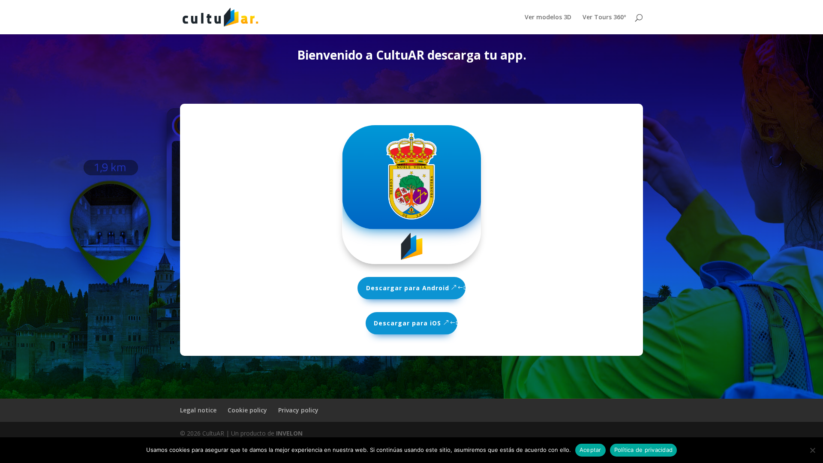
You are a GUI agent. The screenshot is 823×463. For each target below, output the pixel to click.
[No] (812, 450)
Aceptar (590, 449)
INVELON (289, 433)
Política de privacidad (643, 449)
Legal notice (198, 410)
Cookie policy (247, 410)
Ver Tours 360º (604, 17)
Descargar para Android (407, 288)
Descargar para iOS (407, 323)
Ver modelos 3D (548, 17)
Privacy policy (298, 410)
